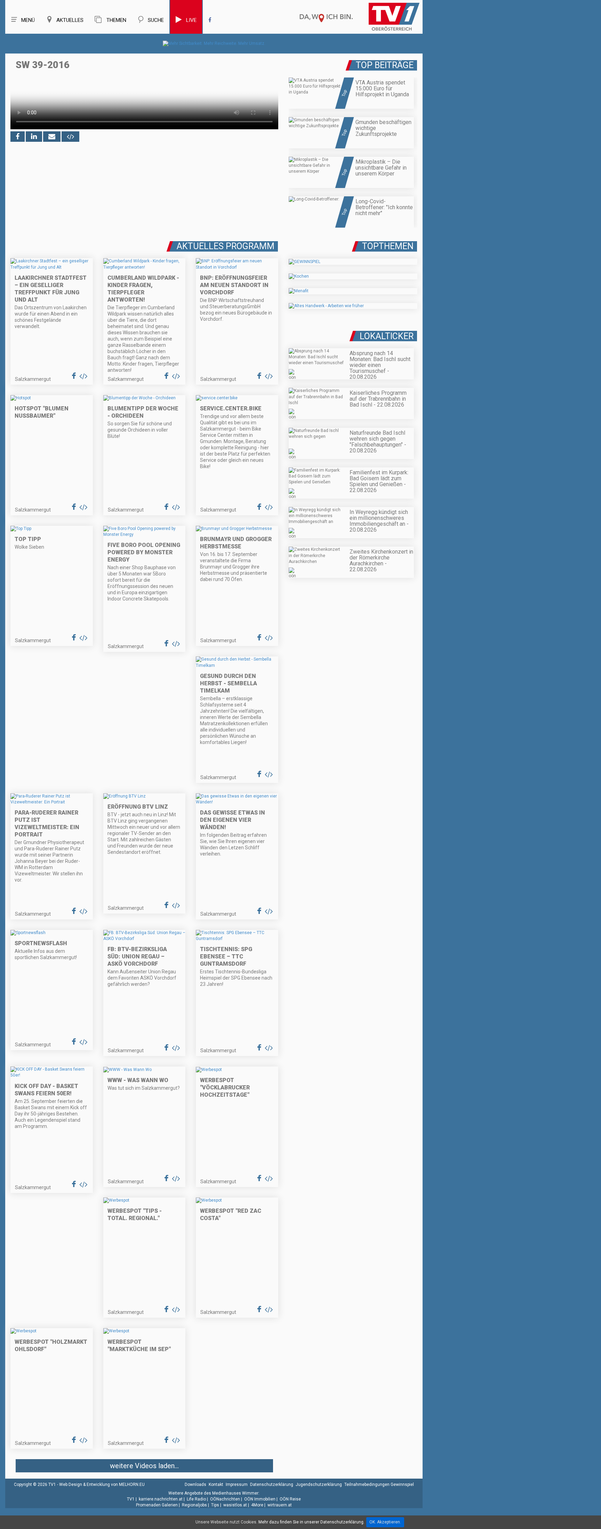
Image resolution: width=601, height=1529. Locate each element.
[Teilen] (52, 136)
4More (257, 1505)
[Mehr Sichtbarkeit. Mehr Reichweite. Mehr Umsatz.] (214, 43)
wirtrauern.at (279, 1505)
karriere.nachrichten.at (161, 1499)
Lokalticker (387, 336)
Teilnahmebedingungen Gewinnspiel (379, 1484)
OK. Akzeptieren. (385, 1522)
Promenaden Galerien (157, 1505)
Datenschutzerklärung (271, 1484)
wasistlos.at (235, 1505)
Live (191, 20)
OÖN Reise (290, 1499)
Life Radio (196, 1499)
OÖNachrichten (225, 1499)
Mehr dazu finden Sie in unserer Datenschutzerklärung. (311, 1522)
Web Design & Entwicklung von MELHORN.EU (102, 1484)
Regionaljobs (194, 1505)
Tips (215, 1505)
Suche (156, 20)
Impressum (237, 1484)
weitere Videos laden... (144, 1466)
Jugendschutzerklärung (319, 1484)
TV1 (131, 1499)
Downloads (195, 1484)
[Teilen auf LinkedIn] (34, 136)
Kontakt (216, 1484)
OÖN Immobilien (259, 1499)
